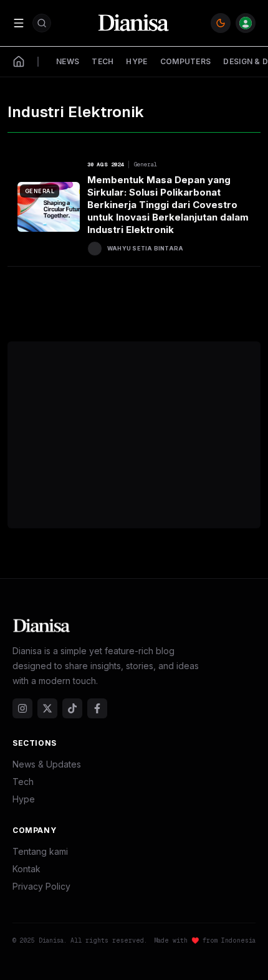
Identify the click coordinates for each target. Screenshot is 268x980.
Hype (23, 799)
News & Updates (46, 764)
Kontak (26, 868)
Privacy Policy (41, 886)
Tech (23, 781)
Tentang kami (40, 851)
